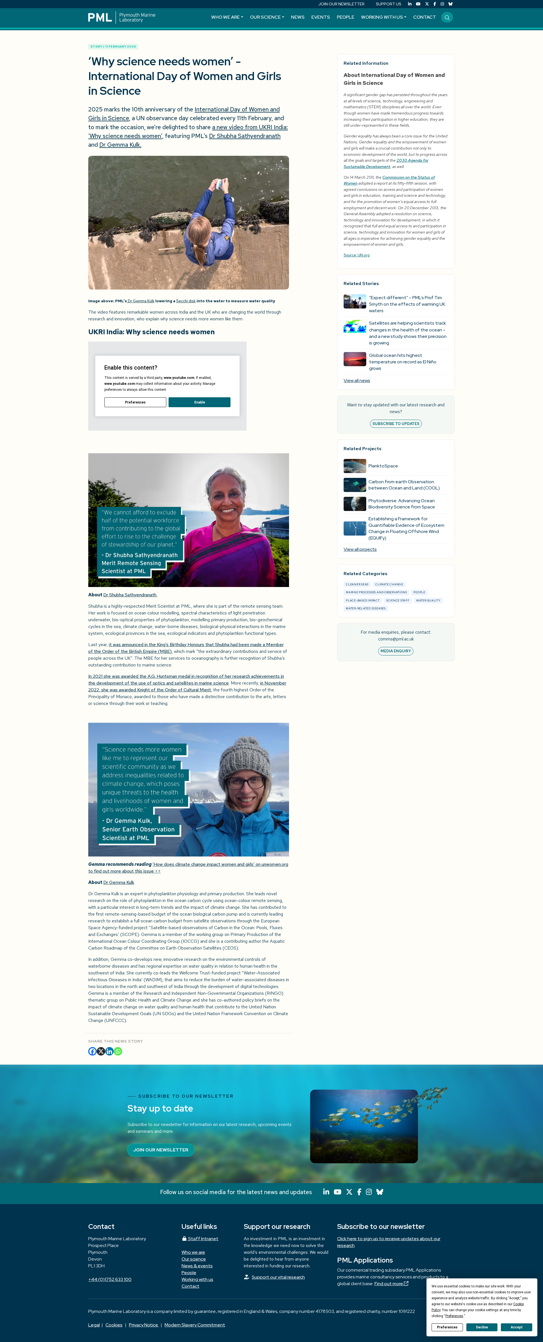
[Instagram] (442, 4)
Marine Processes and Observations (376, 592)
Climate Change (389, 584)
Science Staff (398, 600)
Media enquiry (396, 651)
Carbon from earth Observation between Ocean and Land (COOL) (404, 485)
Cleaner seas (357, 584)
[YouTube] (418, 4)
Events (320, 17)
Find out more (389, 1284)
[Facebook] (435, 4)
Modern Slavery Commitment (195, 1325)
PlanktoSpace (383, 466)
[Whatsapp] (118, 1051)
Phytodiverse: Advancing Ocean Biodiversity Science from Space (402, 504)
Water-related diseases (366, 608)
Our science (265, 17)
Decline (482, 1327)
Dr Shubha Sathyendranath (130, 595)
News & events (197, 1266)
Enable (199, 402)
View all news (357, 380)
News (298, 17)
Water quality (428, 600)
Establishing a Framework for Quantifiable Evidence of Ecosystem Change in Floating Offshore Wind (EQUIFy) (406, 528)
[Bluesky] (451, 4)
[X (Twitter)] (427, 4)
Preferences (447, 1327)
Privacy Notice (144, 1325)
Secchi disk (186, 300)
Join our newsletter (160, 1150)
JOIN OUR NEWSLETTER (341, 4)
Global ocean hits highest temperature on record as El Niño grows (402, 361)
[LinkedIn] (409, 4)
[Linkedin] (109, 1051)
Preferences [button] (454, 1316)
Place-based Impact (363, 600)
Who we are (225, 17)
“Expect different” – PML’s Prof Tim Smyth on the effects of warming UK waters (407, 304)
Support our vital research (278, 1277)
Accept (517, 1327)
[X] (101, 1051)
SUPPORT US (388, 4)
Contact (424, 17)
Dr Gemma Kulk (140, 300)
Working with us (382, 17)
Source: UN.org (357, 255)
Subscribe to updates (395, 423)
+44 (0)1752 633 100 (110, 1279)
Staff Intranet (202, 1239)
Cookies (113, 1325)
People (345, 17)
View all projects (360, 549)
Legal (94, 1325)
